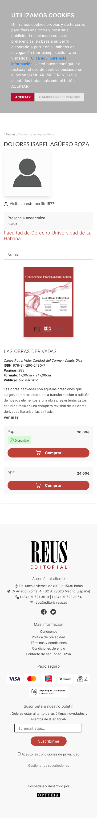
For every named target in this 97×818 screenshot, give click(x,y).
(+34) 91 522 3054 (67, 597)
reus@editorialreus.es (50, 602)
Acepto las (51, 754)
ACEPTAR (23, 97)
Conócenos (48, 631)
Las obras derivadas (30, 351)
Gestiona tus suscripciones (48, 765)
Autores (10, 134)
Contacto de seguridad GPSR (48, 654)
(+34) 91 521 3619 (34, 597)
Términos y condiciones (49, 643)
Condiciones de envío (48, 648)
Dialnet (12, 224)
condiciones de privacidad (59, 754)
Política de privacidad (48, 637)
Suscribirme (48, 741)
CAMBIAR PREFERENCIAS (59, 97)
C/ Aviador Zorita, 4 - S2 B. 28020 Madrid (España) (51, 591)
